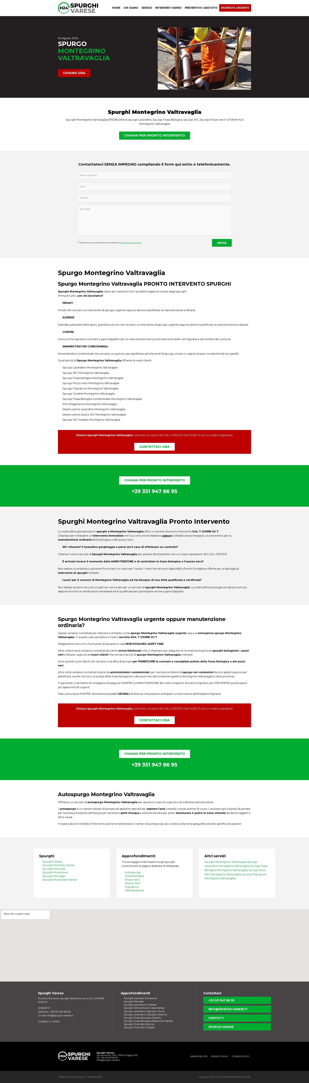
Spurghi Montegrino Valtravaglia (225, 862)
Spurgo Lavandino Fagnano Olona (144, 1011)
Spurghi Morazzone (55, 872)
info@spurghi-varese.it (228, 1009)
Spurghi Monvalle (53, 868)
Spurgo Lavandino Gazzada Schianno (145, 1014)
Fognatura (132, 886)
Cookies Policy (240, 1056)
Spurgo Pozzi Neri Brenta (139, 1024)
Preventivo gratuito (201, 7)
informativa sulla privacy (130, 243)
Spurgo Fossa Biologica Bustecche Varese (148, 1021)
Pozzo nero (132, 879)
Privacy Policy (219, 1056)
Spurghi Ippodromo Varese (140, 1004)
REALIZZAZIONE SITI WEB (237, 1077)
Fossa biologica (134, 876)
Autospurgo (133, 872)
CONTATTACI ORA (154, 447)
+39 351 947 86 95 (221, 1000)
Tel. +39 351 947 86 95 (107, 1057)
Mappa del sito (199, 1056)
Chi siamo (131, 7)
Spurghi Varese (52, 861)
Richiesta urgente (235, 7)
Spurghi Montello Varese (58, 865)
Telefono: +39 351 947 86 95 (54, 1011)
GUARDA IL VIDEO (49, 1021)
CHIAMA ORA (74, 73)
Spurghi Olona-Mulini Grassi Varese (144, 1008)
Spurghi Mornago (53, 876)
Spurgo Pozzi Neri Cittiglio (139, 1027)
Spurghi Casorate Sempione (140, 998)
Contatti (216, 1018)
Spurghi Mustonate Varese (59, 879)
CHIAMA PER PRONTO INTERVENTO (154, 135)
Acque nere (132, 883)
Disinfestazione (134, 890)
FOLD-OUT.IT (215, 1077)
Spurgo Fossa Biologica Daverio (142, 1017)
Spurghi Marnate (134, 1001)
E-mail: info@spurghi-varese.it (55, 1015)
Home (116, 7)
